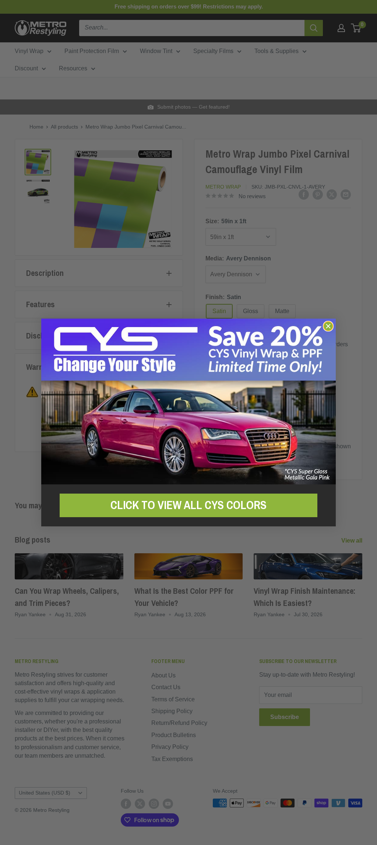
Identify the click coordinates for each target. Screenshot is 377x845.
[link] (188, 401)
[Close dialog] (328, 326)
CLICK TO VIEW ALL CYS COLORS (188, 505)
